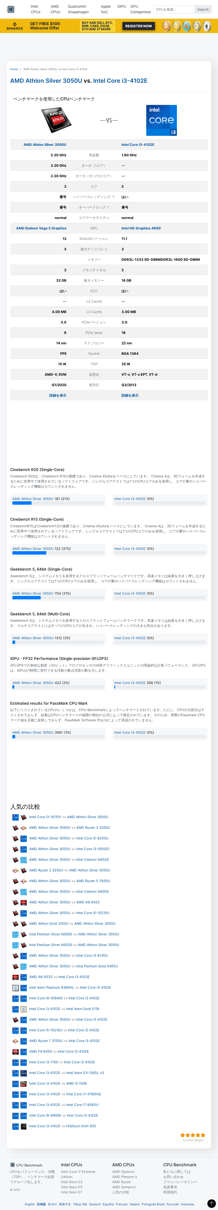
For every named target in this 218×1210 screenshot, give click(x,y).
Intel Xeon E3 (71, 1182)
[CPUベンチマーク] (11, 9)
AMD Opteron (123, 1171)
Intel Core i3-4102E (120, 80)
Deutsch (95, 1204)
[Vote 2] (187, 1135)
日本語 (41, 1204)
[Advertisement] (109, 47)
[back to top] (211, 1203)
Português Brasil (153, 1204)
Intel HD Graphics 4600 (141, 228)
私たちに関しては (177, 1171)
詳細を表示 (57, 395)
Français (122, 1204)
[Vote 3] (192, 1135)
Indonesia (187, 1204)
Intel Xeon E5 (71, 1187)
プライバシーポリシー (180, 1182)
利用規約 (170, 1192)
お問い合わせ (173, 1177)
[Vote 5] (203, 1135)
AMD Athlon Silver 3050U (46, 80)
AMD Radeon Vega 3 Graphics (41, 228)
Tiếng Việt (80, 1204)
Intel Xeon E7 (71, 1192)
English (30, 1204)
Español (108, 1204)
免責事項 (170, 1187)
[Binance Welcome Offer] (15, 25)
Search (203, 9)
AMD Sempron (124, 1187)
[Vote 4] (198, 1135)
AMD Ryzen (121, 1182)
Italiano (135, 1204)
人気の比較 (120, 1192)
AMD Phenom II (124, 1177)
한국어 (52, 1204)
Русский (172, 1204)
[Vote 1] (182, 1135)
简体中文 (65, 1204)
